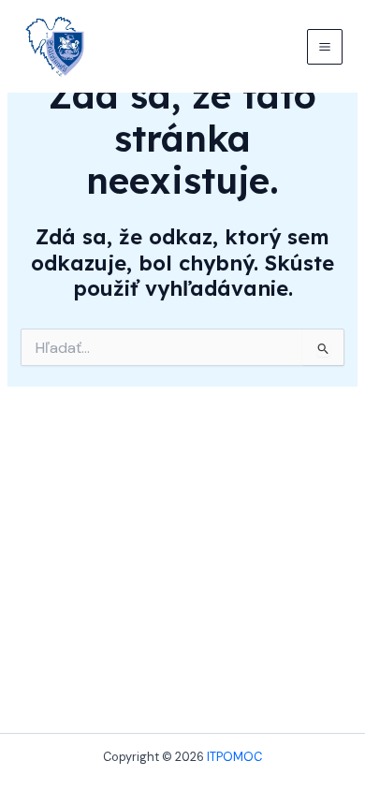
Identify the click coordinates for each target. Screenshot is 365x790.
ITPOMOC (234, 757)
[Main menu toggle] (325, 47)
